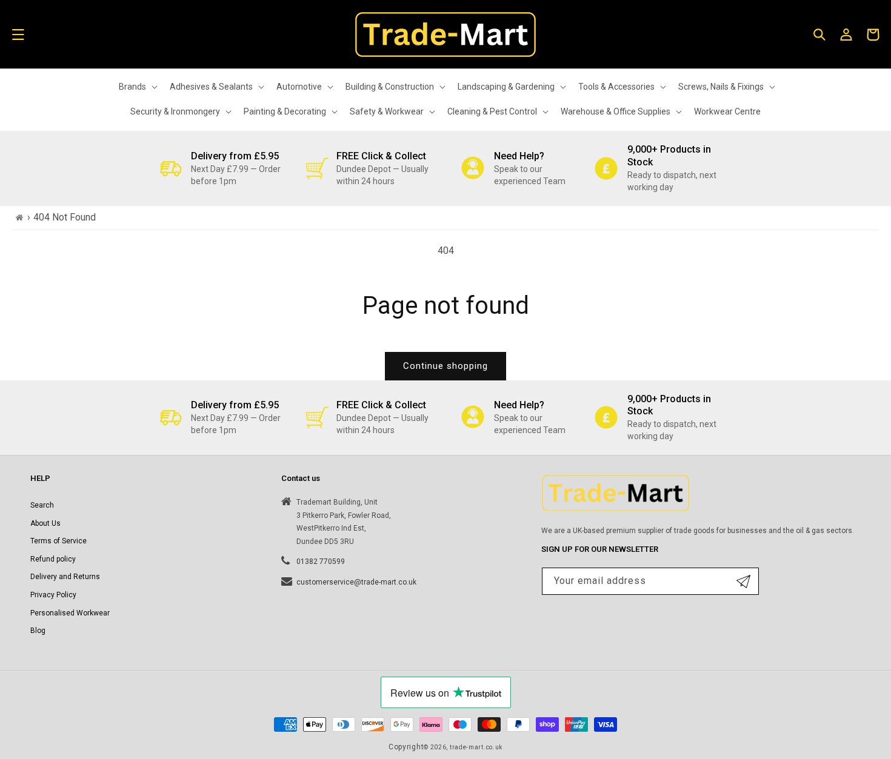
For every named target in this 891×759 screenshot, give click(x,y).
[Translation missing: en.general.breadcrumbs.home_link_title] (19, 217)
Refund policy (53, 559)
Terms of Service (58, 541)
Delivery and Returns (65, 576)
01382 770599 (320, 561)
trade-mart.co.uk (476, 747)
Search (42, 505)
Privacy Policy (53, 595)
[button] (18, 34)
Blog (37, 630)
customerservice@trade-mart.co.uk (356, 582)
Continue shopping (445, 365)
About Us (45, 523)
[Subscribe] (743, 581)
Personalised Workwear (70, 613)
